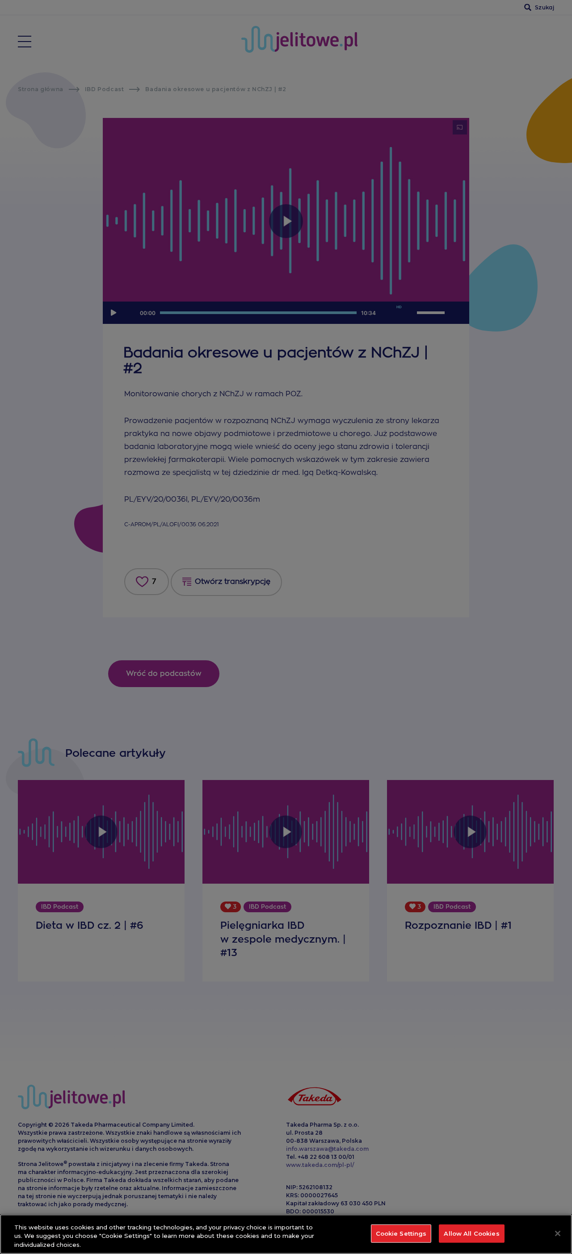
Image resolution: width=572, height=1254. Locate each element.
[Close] (558, 1233)
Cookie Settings (401, 1233)
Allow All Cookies (471, 1233)
